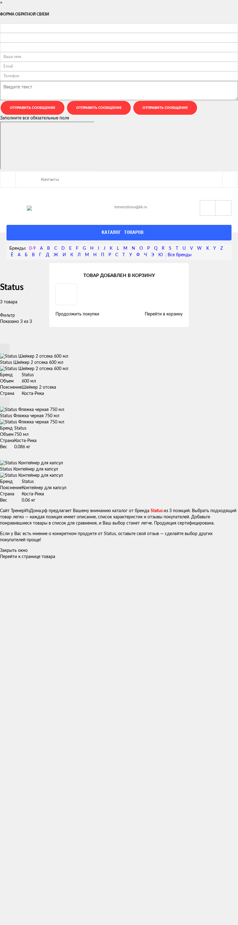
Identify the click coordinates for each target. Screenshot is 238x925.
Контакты (50, 180)
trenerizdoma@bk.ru (130, 207)
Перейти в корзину (164, 314)
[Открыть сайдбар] (8, 179)
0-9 (32, 248)
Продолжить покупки (77, 314)
